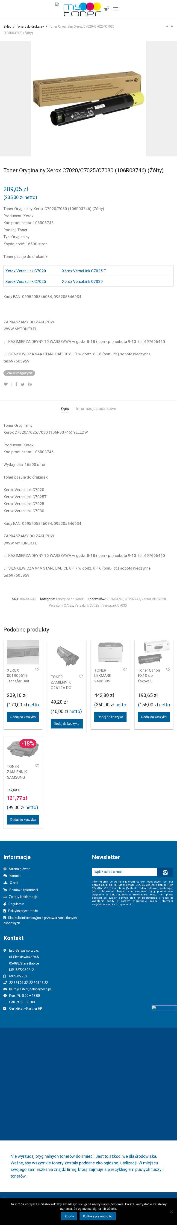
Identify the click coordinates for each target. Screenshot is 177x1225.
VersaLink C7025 (61, 605)
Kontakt (15, 876)
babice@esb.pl (40, 989)
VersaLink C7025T (88, 605)
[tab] (65, 409)
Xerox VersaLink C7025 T (84, 271)
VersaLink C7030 (114, 605)
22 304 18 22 (38, 983)
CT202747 (132, 599)
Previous (4, 98)
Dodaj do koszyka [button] (23, 717)
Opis (65, 408)
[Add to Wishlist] (7, 384)
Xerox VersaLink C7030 (82, 281)
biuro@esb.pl (18, 989)
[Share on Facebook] (16, 384)
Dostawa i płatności (23, 890)
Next (172, 98)
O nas (14, 883)
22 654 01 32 (18, 983)
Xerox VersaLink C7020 (25, 271)
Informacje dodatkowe (96, 408)
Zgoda (69, 1216)
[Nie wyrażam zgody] (171, 1211)
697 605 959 (18, 976)
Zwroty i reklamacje (23, 897)
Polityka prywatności (23, 911)
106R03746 (115, 599)
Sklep (7, 26)
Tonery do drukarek (30, 26)
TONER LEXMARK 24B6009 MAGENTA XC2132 (103, 681)
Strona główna (19, 869)
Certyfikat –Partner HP (25, 1008)
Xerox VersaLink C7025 (25, 281)
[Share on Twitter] (23, 384)
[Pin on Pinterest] (30, 384)
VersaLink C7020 (154, 599)
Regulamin (16, 904)
